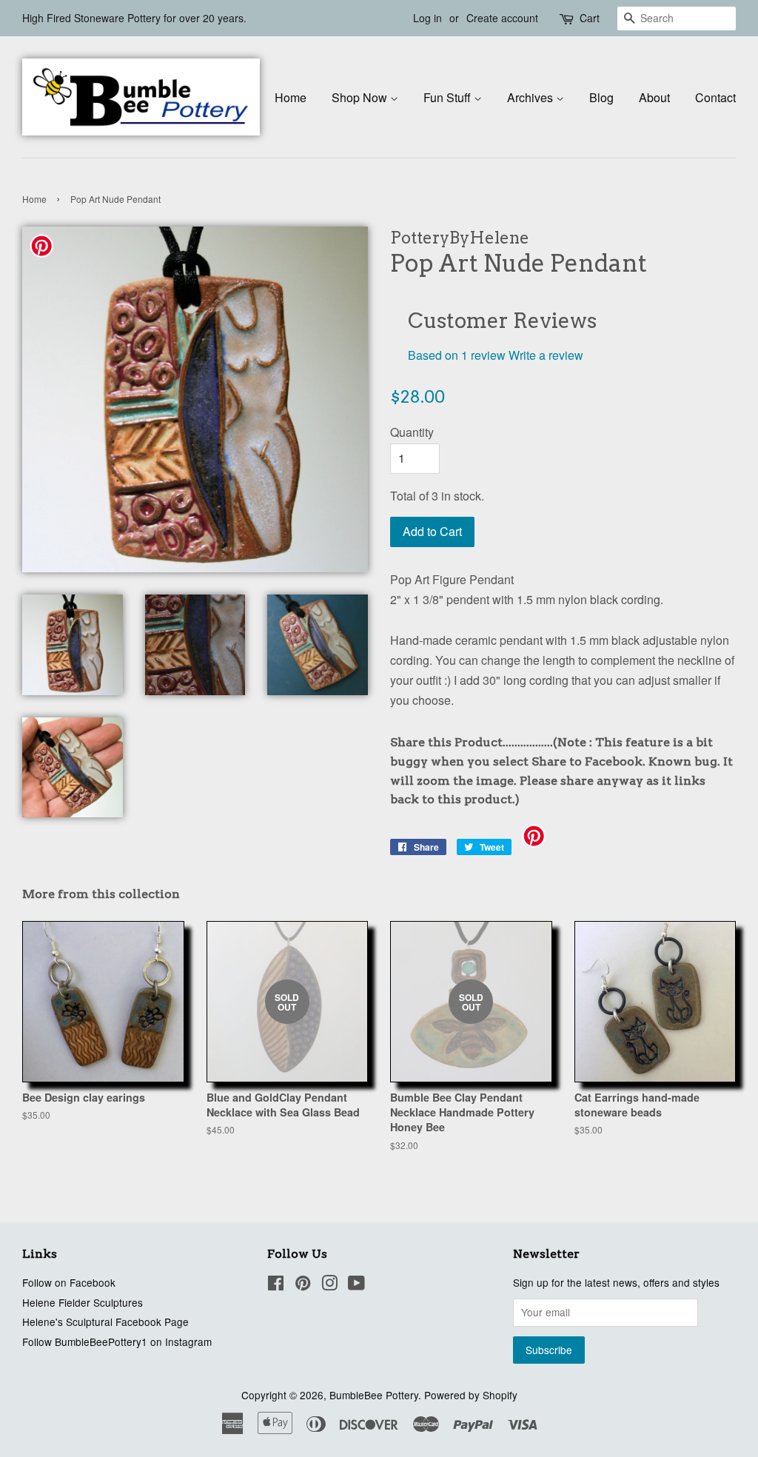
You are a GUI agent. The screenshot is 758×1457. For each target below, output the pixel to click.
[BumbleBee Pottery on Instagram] (329, 1285)
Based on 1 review (457, 355)
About (654, 97)
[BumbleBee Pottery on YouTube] (356, 1285)
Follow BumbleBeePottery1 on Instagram (117, 1341)
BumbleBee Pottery (373, 1394)
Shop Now (361, 97)
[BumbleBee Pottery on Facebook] (275, 1285)
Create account (502, 17)
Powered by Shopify (470, 1394)
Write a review (546, 355)
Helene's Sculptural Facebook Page (105, 1321)
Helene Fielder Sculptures (82, 1302)
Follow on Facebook (68, 1282)
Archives (531, 97)
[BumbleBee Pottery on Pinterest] (303, 1285)
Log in (427, 17)
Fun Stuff (448, 97)
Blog (601, 97)
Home (290, 97)
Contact (715, 97)
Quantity (412, 432)
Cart (590, 17)
